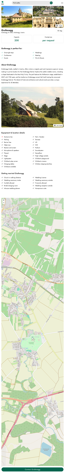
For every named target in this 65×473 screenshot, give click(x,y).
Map (60, 31)
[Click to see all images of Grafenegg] (16, 17)
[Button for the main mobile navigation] (62, 3)
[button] (32, 338)
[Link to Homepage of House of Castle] (6, 2)
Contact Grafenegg (32, 469)
